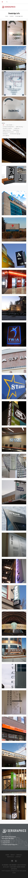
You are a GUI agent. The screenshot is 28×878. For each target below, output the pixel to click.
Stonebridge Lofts (19, 16)
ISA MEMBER (5, 865)
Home (6, 16)
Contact (18, 856)
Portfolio (12, 16)
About (13, 854)
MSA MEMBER (12, 865)
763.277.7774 (6, 841)
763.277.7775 (6, 842)
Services (19, 854)
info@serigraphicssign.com (10, 844)
